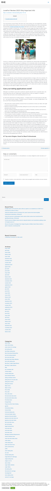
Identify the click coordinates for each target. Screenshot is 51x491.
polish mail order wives (10, 444)
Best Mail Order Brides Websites (12, 359)
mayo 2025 (7, 272)
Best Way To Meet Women (10, 365)
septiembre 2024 (8, 285)
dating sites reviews (9, 381)
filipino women (8, 387)
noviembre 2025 (8, 260)
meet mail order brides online (11, 438)
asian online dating (9, 345)
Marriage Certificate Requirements (12, 434)
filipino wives (7, 385)
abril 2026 (7, 250)
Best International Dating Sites (11, 353)
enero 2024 (7, 299)
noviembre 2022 (8, 327)
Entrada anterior (5, 148)
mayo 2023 (7, 315)
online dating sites (9, 442)
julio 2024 (7, 289)
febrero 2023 (8, 321)
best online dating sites (10, 361)
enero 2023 (7, 323)
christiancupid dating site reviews (17, 26)
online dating (7, 440)
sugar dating (7, 466)
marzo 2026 (7, 252)
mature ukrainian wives (10, 436)
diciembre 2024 (8, 278)
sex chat (7, 452)
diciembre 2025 (8, 258)
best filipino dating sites (10, 351)
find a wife (7, 391)
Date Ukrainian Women (10, 375)
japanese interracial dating (10, 416)
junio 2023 (7, 313)
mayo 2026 (7, 248)
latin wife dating (8, 424)
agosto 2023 (7, 309)
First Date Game (8, 399)
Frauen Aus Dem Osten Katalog (11, 404)
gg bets (6, 406)
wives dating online (9, 475)
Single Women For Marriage (11, 456)
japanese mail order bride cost (11, 418)
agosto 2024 (7, 287)
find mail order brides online (11, 397)
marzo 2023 (7, 319)
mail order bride (8, 428)
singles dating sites (9, 458)
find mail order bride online (10, 395)
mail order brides (8, 430)
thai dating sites (8, 468)
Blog (6, 367)
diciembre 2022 (8, 325)
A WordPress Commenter (10, 237)
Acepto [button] (12, 487)
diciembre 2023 (8, 301)
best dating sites (8, 349)
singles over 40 (8, 460)
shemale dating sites (9, 454)
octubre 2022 (8, 329)
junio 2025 (7, 270)
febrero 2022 (8, 331)
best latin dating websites (10, 355)
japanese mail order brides (10, 420)
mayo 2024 (7, 293)
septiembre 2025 (8, 264)
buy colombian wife (9, 369)
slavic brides (7, 462)
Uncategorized (8, 473)
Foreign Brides (8, 401)
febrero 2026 (8, 254)
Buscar (3, 197)
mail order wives (8, 432)
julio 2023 (7, 311)
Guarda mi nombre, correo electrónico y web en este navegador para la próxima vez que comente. (26, 179)
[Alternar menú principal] (48, 2)
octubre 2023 (8, 305)
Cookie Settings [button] (5, 487)
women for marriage (9, 477)
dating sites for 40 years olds (11, 379)
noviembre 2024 (8, 280)
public (6, 448)
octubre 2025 (8, 262)
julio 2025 (7, 268)
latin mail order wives (9, 422)
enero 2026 (7, 256)
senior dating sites (9, 450)
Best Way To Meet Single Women (12, 363)
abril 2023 (7, 317)
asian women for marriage (10, 347)
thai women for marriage (10, 471)
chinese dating (8, 371)
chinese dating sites (9, 373)
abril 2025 (7, 274)
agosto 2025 (7, 266)
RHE (3, 2)
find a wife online (8, 393)
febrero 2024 (8, 297)
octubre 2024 (8, 282)
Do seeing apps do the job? (11, 18)
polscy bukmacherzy (9, 446)
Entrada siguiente (45, 148)
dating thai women (9, 383)
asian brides (7, 343)
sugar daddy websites (9, 464)
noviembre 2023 (8, 303)
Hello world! (19, 237)
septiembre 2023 (8, 307)
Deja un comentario (7, 12)
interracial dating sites (17, 12)
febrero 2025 (8, 276)
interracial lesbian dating (10, 414)
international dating (9, 408)
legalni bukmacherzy (9, 426)
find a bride (7, 389)
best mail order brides (9, 357)
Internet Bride (8, 410)
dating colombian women (10, 377)
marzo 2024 (7, 295)
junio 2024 (7, 291)
